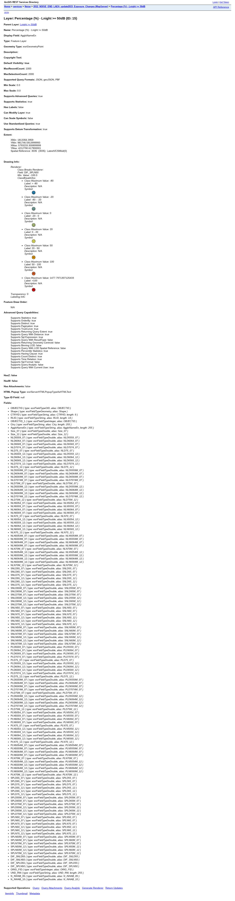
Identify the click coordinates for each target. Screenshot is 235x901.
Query (36, 888)
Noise (28, 6)
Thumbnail (22, 893)
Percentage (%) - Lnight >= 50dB (128, 6)
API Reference (221, 7)
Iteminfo (9, 893)
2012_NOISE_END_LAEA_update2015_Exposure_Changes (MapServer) (70, 6)
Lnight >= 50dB (28, 24)
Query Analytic (72, 888)
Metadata (35, 893)
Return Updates (114, 888)
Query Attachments (51, 888)
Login (215, 2)
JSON (6, 12)
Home (7, 6)
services (17, 6)
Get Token (224, 2)
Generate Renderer (92, 888)
